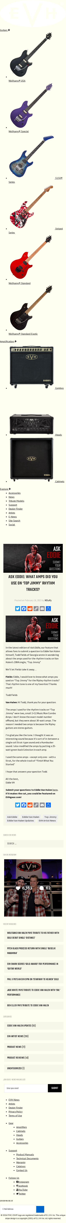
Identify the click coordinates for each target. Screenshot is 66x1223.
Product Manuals (25, 1154)
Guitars (20, 1138)
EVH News (14, 1099)
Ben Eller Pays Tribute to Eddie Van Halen (28, 1006)
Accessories (22, 1142)
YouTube (22, 1189)
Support (13, 1150)
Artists (12, 1103)
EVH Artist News (47, 820)
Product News (14, 1047)
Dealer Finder (16, 1107)
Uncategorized (14, 1068)
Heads (19, 1135)
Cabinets (20, 1131)
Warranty (20, 1162)
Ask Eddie (12, 816)
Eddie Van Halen (30, 816)
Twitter (22, 1193)
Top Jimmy (50, 816)
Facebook (23, 1185)
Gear (11, 1123)
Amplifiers (21, 1127)
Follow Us (14, 1177)
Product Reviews (15, 1058)
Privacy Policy (15, 1111)
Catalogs (20, 1166)
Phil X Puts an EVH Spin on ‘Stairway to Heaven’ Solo (33, 979)
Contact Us (21, 1170)
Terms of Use (15, 1115)
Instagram (23, 1181)
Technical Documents (27, 1158)
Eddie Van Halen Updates (20, 820)
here (55, 789)
